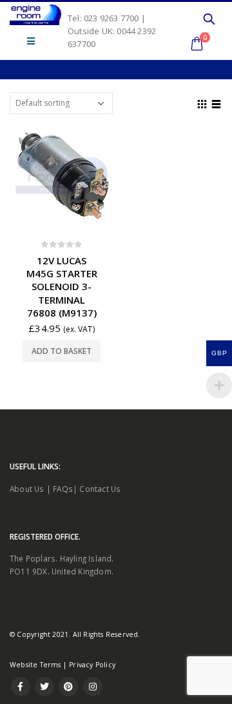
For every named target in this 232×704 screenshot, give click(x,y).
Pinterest (68, 686)
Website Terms (35, 664)
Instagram (92, 686)
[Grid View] (202, 102)
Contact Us (100, 489)
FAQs (63, 489)
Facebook (20, 686)
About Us (27, 489)
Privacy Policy (92, 664)
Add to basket (62, 351)
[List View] (216, 102)
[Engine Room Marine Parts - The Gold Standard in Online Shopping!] (35, 15)
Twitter (44, 686)
